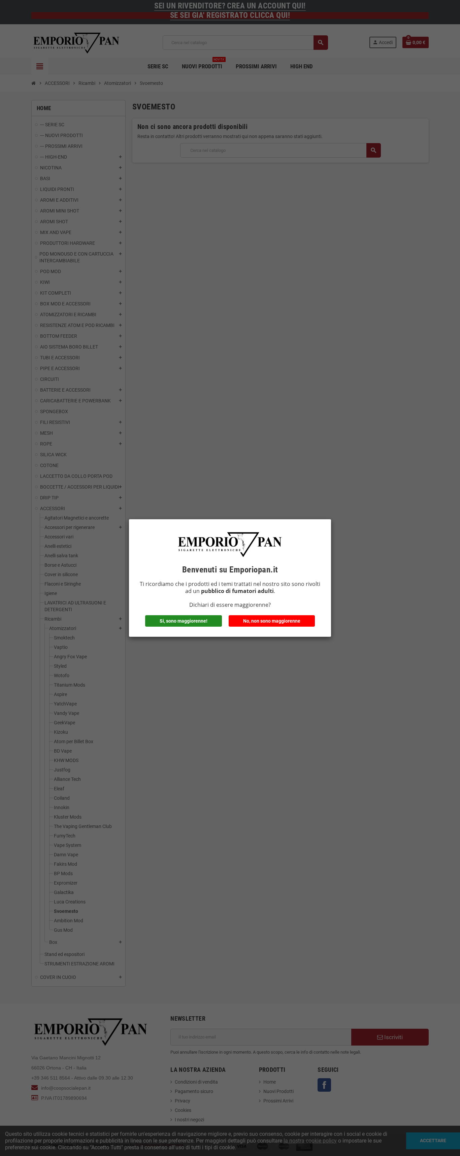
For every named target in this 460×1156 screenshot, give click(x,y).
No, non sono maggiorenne (271, 621)
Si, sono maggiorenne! (183, 621)
